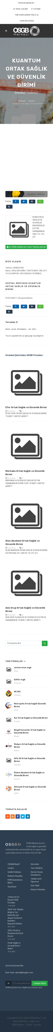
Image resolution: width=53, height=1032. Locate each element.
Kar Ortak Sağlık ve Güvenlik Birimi (31, 718)
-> (24, 661)
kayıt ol (40, 336)
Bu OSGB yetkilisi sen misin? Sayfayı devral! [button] (27, 247)
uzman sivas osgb (22, 667)
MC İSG (17, 692)
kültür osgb (19, 679)
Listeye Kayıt (39, 983)
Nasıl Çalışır (21, 9)
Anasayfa (22, 101)
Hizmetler (35, 864)
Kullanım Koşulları (15, 876)
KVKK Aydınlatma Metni (15, 881)
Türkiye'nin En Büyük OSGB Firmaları (13, 901)
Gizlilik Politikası (14, 872)
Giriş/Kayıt (12, 887)
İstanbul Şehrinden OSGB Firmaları (24, 355)
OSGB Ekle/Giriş (27, 21)
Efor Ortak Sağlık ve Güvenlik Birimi (26, 407)
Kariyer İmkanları (38, 889)
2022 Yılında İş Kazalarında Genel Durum (15, 934)
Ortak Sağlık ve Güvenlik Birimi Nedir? (14, 947)
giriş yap (28, 336)
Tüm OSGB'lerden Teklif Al (27, 15)
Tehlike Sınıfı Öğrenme (36, 880)
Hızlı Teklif (35, 885)
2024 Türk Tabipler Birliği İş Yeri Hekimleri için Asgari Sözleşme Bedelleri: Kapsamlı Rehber (16, 917)
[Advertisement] (26, 151)
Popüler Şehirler (26, 3)
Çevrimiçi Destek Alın (14, 966)
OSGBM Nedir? (14, 864)
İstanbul (32, 101)
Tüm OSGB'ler (37, 868)
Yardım (11, 868)
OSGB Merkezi (18, 1025)
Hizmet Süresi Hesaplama (37, 873)
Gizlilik (29, 1025)
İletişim (36, 9)
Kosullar (37, 1025)
